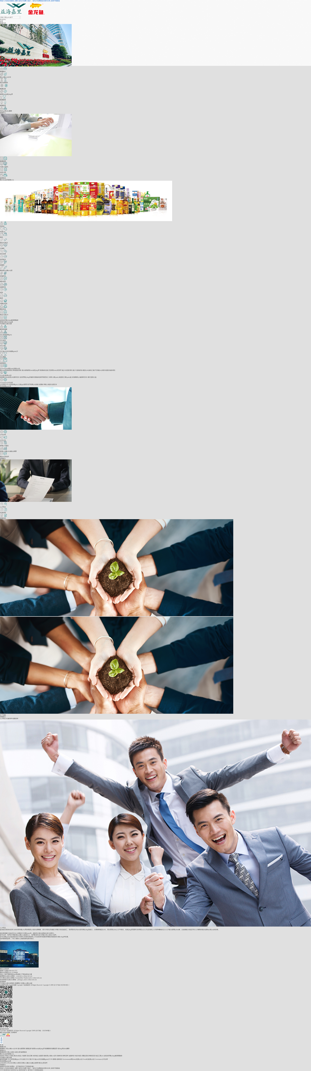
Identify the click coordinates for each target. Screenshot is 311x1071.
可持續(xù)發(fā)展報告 (7, 983)
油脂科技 (72, 1056)
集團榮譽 (48, 1048)
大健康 (24, 1056)
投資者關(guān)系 (5, 386)
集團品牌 (29, 1048)
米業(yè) (7, 1056)
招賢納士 (3, 458)
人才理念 (3, 718)
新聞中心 (3, 113)
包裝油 (2, 1056)
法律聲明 (3, 985)
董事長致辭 (3, 1059)
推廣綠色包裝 (44, 370)
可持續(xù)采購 (100, 370)
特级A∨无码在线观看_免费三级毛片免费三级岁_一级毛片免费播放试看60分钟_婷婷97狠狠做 (30, 1)
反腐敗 (41, 384)
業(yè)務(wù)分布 (11, 1048)
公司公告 (9, 1063)
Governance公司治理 (101, 1059)
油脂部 (41, 1056)
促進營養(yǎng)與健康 (27, 377)
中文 (1, 19)
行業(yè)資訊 (10, 1052)
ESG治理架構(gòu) (12, 384)
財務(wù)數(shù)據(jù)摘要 (29, 1063)
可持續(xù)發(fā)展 (6, 324)
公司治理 (3, 1063)
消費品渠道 (85, 1056)
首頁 (1, 21)
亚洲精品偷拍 (38, 1070)
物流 (79, 1056)
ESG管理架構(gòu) (13, 1059)
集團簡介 (18, 983)
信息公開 (18, 1052)
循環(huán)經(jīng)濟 (38, 1048)
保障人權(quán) (54, 377)
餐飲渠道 (92, 1056)
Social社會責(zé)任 (89, 1059)
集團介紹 (3, 23)
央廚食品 (36, 1056)
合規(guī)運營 (22, 384)
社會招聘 (9, 718)
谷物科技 (59, 1056)
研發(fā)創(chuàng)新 (6, 322)
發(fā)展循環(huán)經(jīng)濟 (30, 370)
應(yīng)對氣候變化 (6, 370)
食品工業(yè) (99, 1056)
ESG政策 (23, 1059)
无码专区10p (14, 1070)
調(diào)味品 (17, 1056)
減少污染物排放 (77, 370)
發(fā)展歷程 (21, 1048)
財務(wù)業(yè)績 (26, 983)
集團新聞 (3, 1052)
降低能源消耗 (17, 370)
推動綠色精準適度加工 (41, 377)
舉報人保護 (47, 384)
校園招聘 (15, 718)
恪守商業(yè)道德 (32, 384)
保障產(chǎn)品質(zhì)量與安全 (9, 377)
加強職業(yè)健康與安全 (79, 377)
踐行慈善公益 (92, 377)
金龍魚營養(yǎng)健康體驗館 (113, 1056)
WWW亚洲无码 (5, 1070)
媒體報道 (24, 1052)
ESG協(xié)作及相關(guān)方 (41, 1059)
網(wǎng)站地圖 (11, 985)
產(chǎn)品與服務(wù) (7, 180)
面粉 (11, 1056)
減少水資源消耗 (67, 370)
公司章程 (3, 384)
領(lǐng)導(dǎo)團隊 (63, 1048)
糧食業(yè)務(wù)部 (50, 1056)
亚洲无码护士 (23, 1070)
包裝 (76, 1056)
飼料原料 (65, 1056)
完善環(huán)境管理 (55, 370)
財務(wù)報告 (16, 1063)
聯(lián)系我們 (42, 1063)
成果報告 (59, 1059)
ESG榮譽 (53, 1059)
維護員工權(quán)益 (65, 377)
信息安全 (54, 384)
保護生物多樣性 (110, 370)
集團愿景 (54, 1048)
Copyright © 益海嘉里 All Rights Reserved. (30, 985)
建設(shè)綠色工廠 (89, 370)
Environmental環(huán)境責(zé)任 (73, 1059)
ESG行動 (29, 1059)
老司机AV (31, 1070)
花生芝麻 (29, 1056)
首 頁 (1, 1045)
